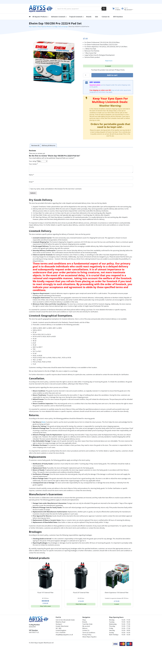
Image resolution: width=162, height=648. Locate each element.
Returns (84, 628)
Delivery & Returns (48, 145)
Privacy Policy (86, 635)
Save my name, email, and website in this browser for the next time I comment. (56, 189)
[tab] (35, 145)
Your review (33, 164)
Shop (39, 26)
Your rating (33, 161)
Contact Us (85, 630)
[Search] (104, 9)
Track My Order (87, 624)
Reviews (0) (35, 145)
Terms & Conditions (88, 632)
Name (31, 175)
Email (31, 182)
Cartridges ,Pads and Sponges (60, 26)
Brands (84, 622)
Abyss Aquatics (33, 26)
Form (43, 422)
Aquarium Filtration (46, 26)
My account (86, 626)
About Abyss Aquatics (89, 637)
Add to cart (112, 75)
